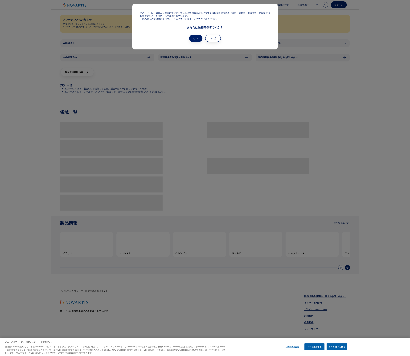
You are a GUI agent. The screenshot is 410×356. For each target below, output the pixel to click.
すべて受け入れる (336, 346)
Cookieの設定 (292, 346)
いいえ (213, 38)
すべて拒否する (314, 346)
